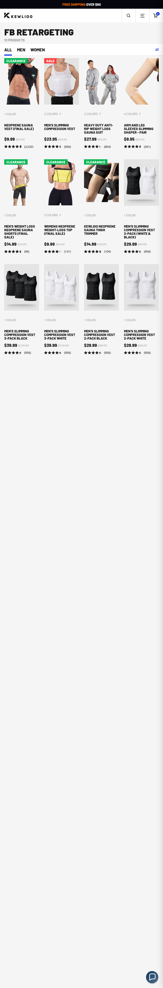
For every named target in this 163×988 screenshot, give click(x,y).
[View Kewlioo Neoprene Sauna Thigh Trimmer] (101, 206)
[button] (128, 15)
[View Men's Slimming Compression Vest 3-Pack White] (62, 309)
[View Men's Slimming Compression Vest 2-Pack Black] (101, 309)
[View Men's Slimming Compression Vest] (62, 103)
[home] (18, 15)
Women (37, 49)
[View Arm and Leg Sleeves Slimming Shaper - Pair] (141, 103)
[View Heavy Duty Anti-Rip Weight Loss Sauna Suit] (101, 103)
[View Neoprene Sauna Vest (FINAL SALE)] (22, 103)
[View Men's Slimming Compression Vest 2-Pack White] (141, 309)
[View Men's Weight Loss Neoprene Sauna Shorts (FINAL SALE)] (22, 206)
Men (21, 49)
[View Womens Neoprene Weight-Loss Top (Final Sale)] (62, 206)
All (8, 49)
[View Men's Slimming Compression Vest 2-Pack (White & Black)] (141, 206)
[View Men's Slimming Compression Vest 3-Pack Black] (22, 309)
